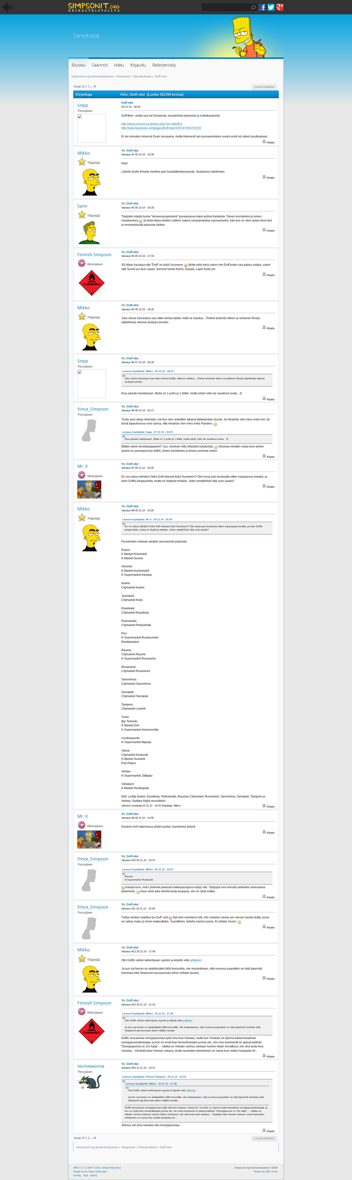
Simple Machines (111, 1167)
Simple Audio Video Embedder (90, 1171)
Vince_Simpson (92, 409)
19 (94, 86)
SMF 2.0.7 (79, 1167)
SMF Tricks (272, 1171)
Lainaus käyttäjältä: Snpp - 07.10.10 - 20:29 (147, 432)
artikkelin (196, 960)
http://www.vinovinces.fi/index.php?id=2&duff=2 (151, 124)
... (91, 86)
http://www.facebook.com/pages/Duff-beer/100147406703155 (161, 128)
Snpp (82, 105)
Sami (82, 206)
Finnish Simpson (94, 254)
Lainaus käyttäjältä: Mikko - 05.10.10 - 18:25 (148, 371)
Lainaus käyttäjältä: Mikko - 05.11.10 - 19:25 (147, 869)
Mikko (83, 153)
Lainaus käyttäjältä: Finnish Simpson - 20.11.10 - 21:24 (154, 1076)
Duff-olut (127, 102)
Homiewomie (90, 1066)
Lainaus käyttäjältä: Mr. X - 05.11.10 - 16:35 (147, 519)
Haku (253, 7)
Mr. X (82, 466)
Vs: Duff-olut (129, 150)
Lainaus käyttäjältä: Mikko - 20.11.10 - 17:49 (147, 1013)
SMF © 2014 (94, 1167)
